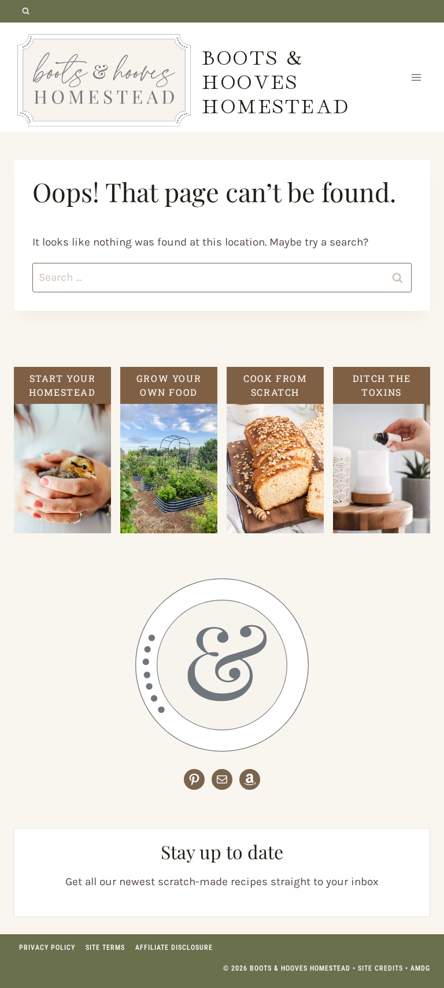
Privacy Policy (47, 948)
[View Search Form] (25, 11)
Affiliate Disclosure (174, 948)
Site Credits (380, 968)
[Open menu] (416, 77)
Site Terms (105, 948)
